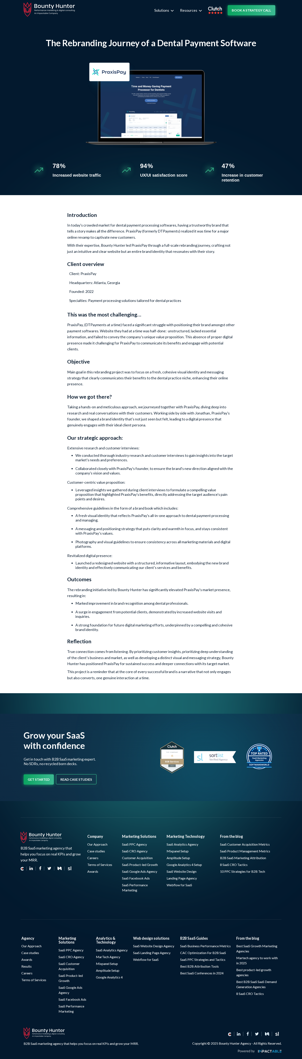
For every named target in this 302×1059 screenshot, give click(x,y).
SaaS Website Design (181, 871)
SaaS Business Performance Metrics (205, 946)
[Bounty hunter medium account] (267, 1034)
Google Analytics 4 (109, 977)
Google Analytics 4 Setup (184, 865)
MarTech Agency (108, 957)
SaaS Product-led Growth (140, 865)
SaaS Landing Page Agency (152, 953)
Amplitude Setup (178, 858)
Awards (92, 871)
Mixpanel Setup (178, 851)
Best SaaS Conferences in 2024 (202, 973)
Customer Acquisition (137, 858)
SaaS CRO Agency (135, 851)
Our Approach (97, 844)
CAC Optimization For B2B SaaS (203, 953)
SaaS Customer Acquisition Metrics (245, 844)
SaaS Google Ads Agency (139, 871)
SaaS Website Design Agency (153, 946)
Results (26, 966)
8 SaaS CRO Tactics (234, 865)
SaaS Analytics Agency (182, 844)
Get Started (39, 779)
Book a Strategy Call (251, 10)
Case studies (96, 851)
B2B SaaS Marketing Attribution (243, 858)
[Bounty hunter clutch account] (24, 868)
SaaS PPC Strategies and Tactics (202, 959)
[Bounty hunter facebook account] (248, 1034)
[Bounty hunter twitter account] (257, 1034)
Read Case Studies (76, 779)
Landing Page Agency (182, 878)
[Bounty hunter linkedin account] (238, 1034)
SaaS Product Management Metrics (245, 851)
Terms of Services (99, 865)
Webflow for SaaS (179, 885)
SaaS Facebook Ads (136, 878)
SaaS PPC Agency (134, 844)
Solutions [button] (162, 10)
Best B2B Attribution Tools (199, 966)
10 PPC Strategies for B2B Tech (242, 871)
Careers (92, 858)
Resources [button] (189, 10)
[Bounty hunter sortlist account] (277, 1034)
